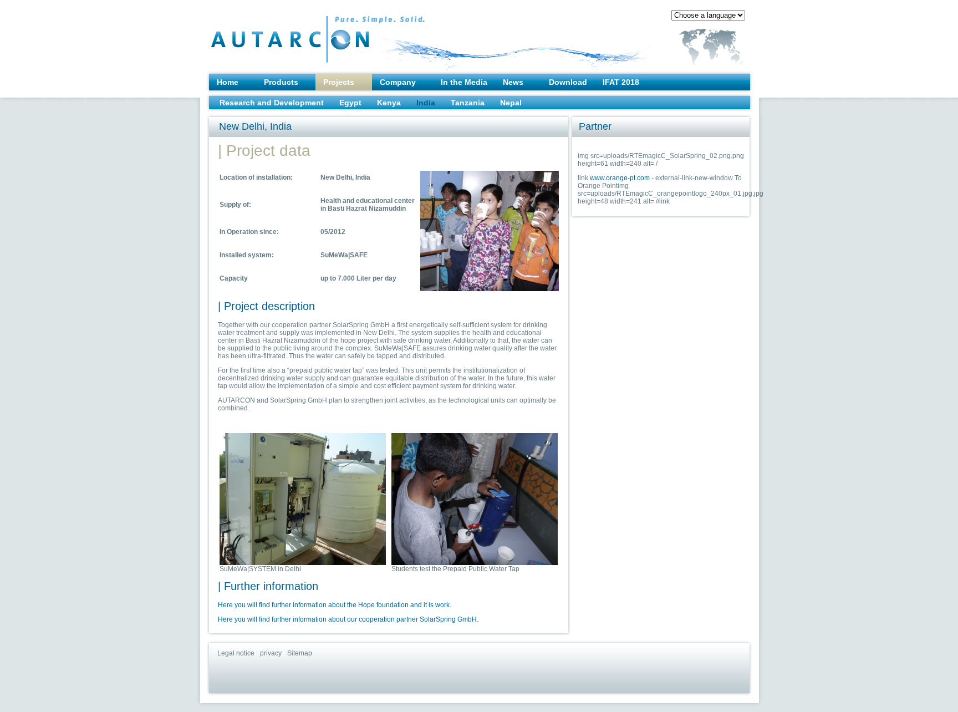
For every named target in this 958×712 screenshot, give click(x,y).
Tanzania (468, 102)
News (513, 82)
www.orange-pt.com (620, 178)
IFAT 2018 (621, 82)
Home (227, 82)
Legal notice (235, 653)
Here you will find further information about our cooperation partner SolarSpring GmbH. (348, 619)
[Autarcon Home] (295, 34)
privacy (271, 653)
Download (568, 82)
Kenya (389, 102)
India (425, 102)
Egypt (350, 102)
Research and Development (272, 102)
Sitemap (299, 653)
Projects (338, 82)
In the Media (464, 82)
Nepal (511, 102)
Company (398, 82)
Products (281, 82)
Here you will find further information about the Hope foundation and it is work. (334, 605)
